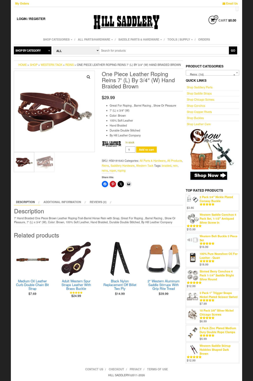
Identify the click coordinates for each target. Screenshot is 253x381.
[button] (88, 77)
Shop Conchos (196, 106)
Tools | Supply (179, 39)
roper (113, 170)
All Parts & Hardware (153, 161)
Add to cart (146, 149)
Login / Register (31, 18)
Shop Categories (56, 39)
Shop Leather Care (199, 124)
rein (175, 165)
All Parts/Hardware (94, 39)
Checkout (116, 369)
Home (22, 65)
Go (233, 50)
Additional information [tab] (62, 202)
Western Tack (51, 65)
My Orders (22, 3)
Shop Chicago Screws (200, 99)
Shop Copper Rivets (199, 112)
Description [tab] (25, 202)
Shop (34, 65)
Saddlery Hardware (122, 165)
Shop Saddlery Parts (199, 87)
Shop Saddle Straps (199, 93)
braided (166, 165)
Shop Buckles (195, 118)
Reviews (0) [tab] (98, 202)
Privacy (136, 369)
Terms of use (157, 369)
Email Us (231, 3)
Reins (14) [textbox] (211, 74)
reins (105, 170)
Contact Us (94, 369)
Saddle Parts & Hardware (139, 39)
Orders (204, 39)
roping (122, 170)
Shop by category (28, 50)
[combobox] (212, 73)
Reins (69, 65)
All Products (174, 161)
